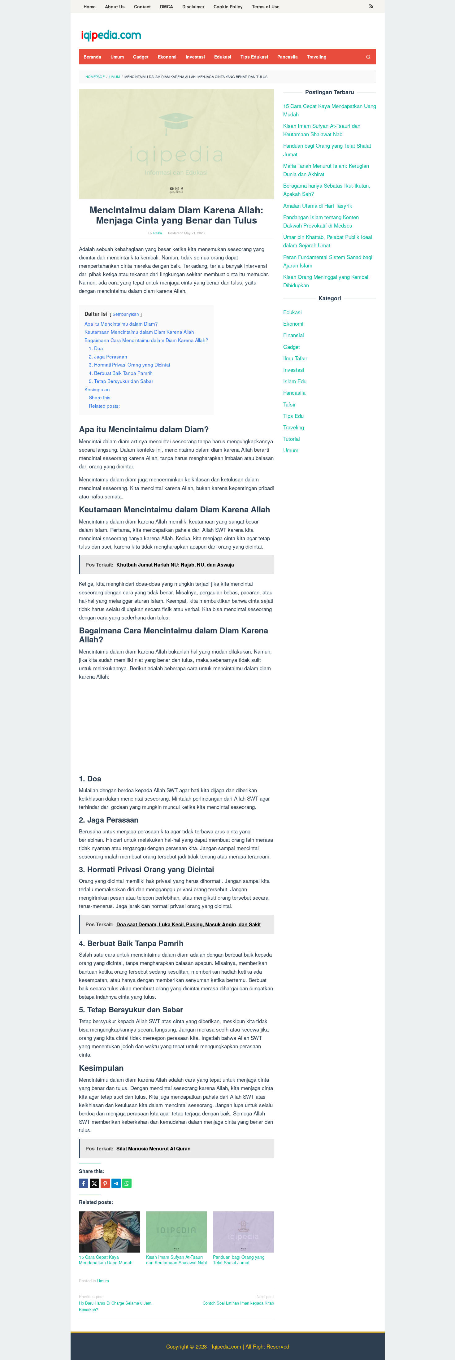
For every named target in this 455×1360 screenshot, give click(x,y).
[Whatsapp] (127, 1183)
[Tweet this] (94, 1183)
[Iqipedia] (111, 32)
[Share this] (83, 1183)
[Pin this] (105, 1183)
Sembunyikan (126, 314)
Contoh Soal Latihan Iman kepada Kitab (238, 1299)
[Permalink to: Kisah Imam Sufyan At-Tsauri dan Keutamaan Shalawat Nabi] (176, 1232)
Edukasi (292, 312)
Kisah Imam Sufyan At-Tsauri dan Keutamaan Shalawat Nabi (176, 1260)
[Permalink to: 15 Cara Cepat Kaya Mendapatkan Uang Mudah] (109, 1232)
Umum (103, 1281)
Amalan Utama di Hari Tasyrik (317, 205)
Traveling (293, 427)
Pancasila (294, 392)
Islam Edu (294, 381)
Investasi (293, 369)
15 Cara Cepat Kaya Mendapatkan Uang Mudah (105, 1260)
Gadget (291, 346)
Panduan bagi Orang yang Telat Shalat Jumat (239, 1260)
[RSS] (371, 6)
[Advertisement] (176, 728)
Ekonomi (293, 323)
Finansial (293, 335)
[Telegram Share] (116, 1183)
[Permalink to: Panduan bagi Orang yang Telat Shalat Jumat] (243, 1232)
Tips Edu (293, 415)
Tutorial (291, 438)
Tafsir (289, 404)
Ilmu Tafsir (295, 358)
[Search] (368, 56)
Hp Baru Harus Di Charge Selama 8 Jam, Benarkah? (116, 1302)
